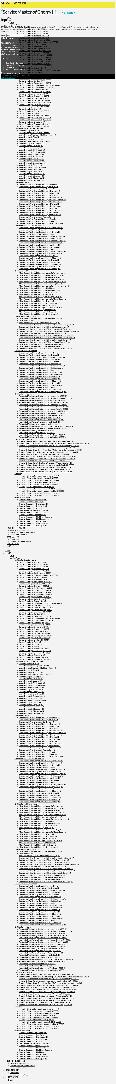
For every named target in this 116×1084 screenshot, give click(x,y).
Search (3, 35)
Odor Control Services (14, 63)
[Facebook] (1, 7)
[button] (67, 12)
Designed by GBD (8, 78)
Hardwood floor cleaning (15, 69)
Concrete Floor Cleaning (14, 65)
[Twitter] (3, 7)
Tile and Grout (11, 67)
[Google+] (4, 7)
